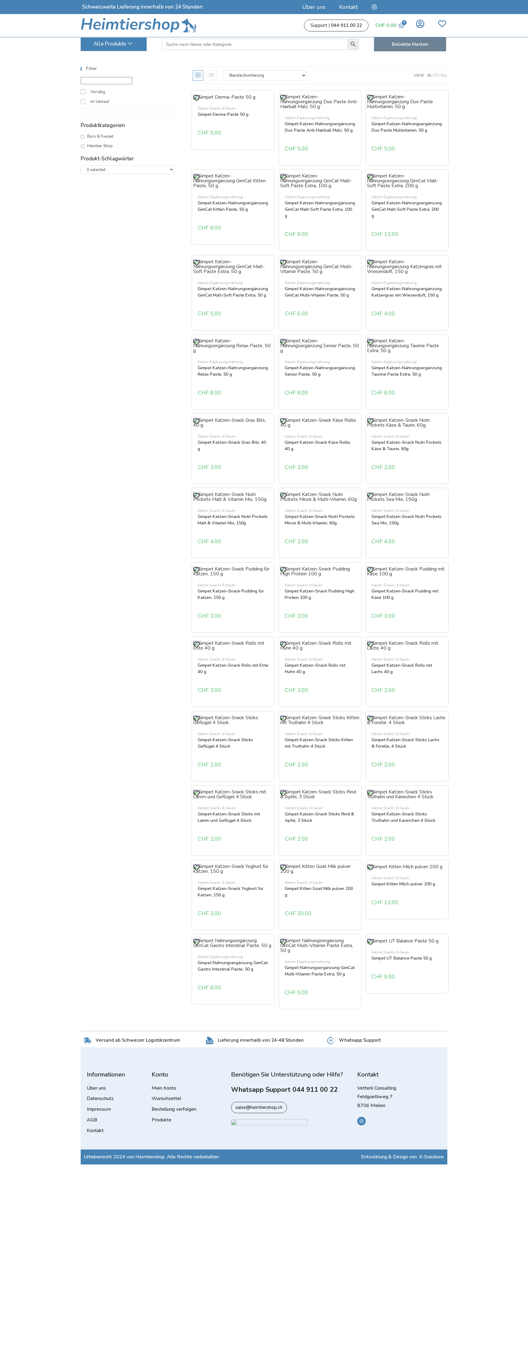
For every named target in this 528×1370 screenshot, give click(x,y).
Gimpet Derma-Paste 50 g (223, 114)
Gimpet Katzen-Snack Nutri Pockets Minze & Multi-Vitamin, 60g (320, 520)
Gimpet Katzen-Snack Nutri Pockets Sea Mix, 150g (407, 520)
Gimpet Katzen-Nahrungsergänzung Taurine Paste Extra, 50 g (407, 371)
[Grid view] (198, 75)
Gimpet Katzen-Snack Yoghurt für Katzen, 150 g (230, 892)
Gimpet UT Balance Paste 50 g (402, 958)
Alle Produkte (110, 43)
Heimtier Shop (100, 146)
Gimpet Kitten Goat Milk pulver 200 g (319, 892)
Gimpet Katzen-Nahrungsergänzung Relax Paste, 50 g (233, 371)
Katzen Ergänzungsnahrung (307, 117)
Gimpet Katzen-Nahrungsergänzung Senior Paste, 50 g (320, 371)
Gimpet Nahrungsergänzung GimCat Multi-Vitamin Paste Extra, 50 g (320, 971)
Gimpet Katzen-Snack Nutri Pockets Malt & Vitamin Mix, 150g (233, 520)
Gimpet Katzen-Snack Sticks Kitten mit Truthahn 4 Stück (319, 743)
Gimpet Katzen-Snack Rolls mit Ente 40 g (233, 668)
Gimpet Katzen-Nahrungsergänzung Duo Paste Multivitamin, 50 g (407, 127)
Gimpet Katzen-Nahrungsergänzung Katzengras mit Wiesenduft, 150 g (407, 292)
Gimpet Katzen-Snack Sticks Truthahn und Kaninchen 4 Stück (403, 817)
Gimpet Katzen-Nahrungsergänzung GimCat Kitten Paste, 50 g (233, 206)
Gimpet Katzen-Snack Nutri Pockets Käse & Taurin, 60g (407, 445)
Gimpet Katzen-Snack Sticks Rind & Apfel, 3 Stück (319, 817)
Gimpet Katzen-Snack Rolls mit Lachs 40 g (402, 668)
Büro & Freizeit (100, 136)
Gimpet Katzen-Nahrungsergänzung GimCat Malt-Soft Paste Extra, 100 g (320, 209)
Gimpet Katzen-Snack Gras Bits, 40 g (232, 445)
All (444, 75)
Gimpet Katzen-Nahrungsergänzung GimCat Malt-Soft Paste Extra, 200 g (407, 209)
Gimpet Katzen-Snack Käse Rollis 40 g (317, 445)
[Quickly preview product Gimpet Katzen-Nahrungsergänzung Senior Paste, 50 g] (357, 349)
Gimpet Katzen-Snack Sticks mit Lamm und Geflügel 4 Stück (229, 817)
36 (429, 75)
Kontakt (348, 7)
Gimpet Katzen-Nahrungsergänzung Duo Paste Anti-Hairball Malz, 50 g (320, 127)
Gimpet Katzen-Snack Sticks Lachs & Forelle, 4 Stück (405, 743)
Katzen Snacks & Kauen (217, 108)
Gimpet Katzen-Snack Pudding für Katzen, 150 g (231, 594)
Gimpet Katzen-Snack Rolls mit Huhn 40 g (315, 668)
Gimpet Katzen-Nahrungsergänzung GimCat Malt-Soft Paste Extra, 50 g (233, 292)
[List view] (211, 75)
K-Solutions (431, 1156)
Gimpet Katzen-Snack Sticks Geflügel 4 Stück (225, 743)
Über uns (313, 7)
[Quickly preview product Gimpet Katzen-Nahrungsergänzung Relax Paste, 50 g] (270, 349)
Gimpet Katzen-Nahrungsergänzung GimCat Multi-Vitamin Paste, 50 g (320, 292)
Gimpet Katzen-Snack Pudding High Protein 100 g (319, 594)
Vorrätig (97, 92)
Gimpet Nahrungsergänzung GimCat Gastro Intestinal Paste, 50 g (233, 966)
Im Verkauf (99, 101)
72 (436, 75)
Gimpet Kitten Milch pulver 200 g (403, 884)
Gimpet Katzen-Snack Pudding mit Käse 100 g (405, 594)
